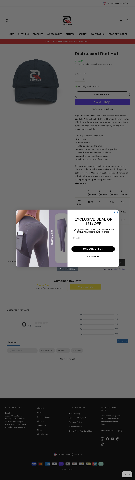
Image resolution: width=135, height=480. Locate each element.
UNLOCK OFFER (93, 249)
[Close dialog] (116, 212)
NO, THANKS (93, 257)
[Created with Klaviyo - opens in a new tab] (67, 269)
